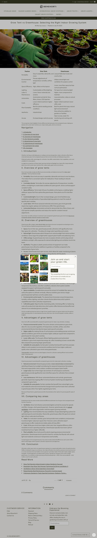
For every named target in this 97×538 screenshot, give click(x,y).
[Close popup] (75, 256)
